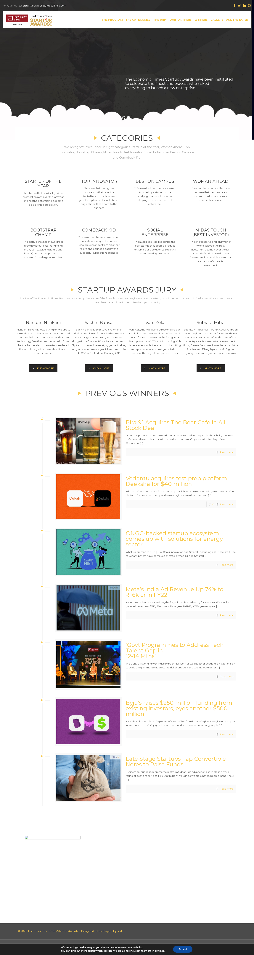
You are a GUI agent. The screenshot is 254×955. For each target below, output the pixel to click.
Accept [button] (183, 949)
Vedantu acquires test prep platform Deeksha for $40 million (176, 481)
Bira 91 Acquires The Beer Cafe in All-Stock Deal (177, 425)
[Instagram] (249, 5)
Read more (227, 452)
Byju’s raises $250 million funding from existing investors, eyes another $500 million (179, 708)
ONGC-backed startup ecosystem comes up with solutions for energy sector (174, 539)
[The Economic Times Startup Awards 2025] (29, 19)
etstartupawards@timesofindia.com (44, 5)
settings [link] (159, 951)
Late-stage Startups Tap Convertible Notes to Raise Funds (176, 761)
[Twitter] (239, 5)
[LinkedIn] (244, 5)
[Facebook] (234, 5)
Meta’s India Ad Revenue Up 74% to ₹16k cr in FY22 (174, 592)
